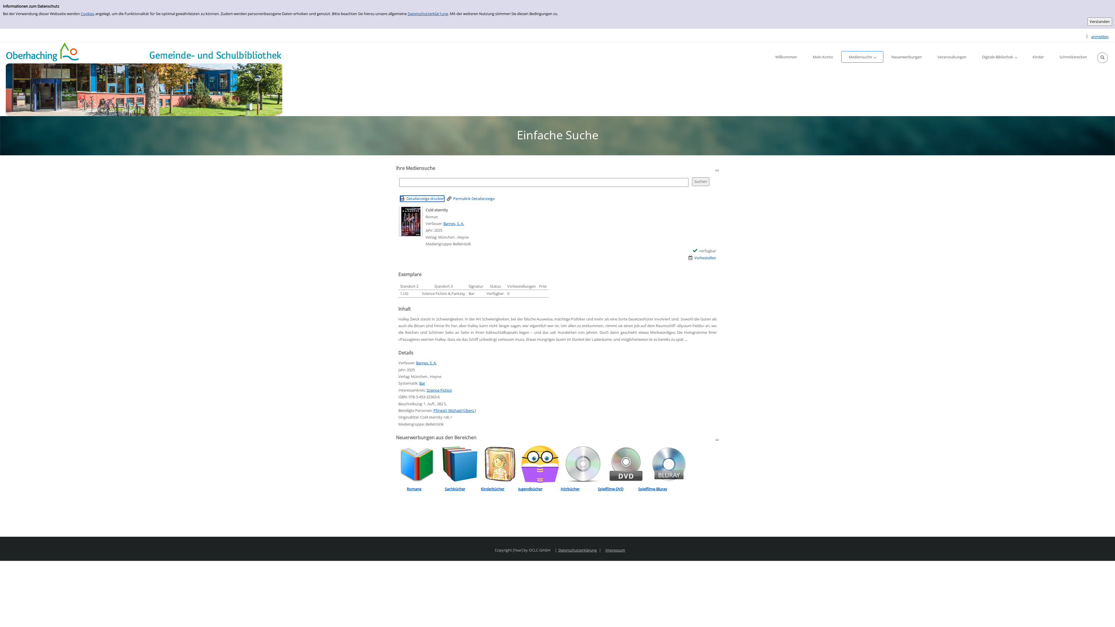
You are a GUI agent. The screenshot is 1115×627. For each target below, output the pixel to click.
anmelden (1100, 36)
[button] (1102, 58)
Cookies (87, 13)
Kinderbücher (492, 488)
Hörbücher (570, 488)
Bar (422, 383)
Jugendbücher (530, 488)
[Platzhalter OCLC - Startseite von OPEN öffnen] (144, 79)
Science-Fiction (439, 390)
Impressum (615, 550)
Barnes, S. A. (453, 223)
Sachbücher (455, 488)
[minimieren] (717, 170)
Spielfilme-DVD (610, 488)
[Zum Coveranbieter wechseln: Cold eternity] (411, 221)
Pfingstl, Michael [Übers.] (455, 410)
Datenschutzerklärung (577, 550)
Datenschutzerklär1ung (428, 13)
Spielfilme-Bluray (652, 488)
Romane (414, 488)
